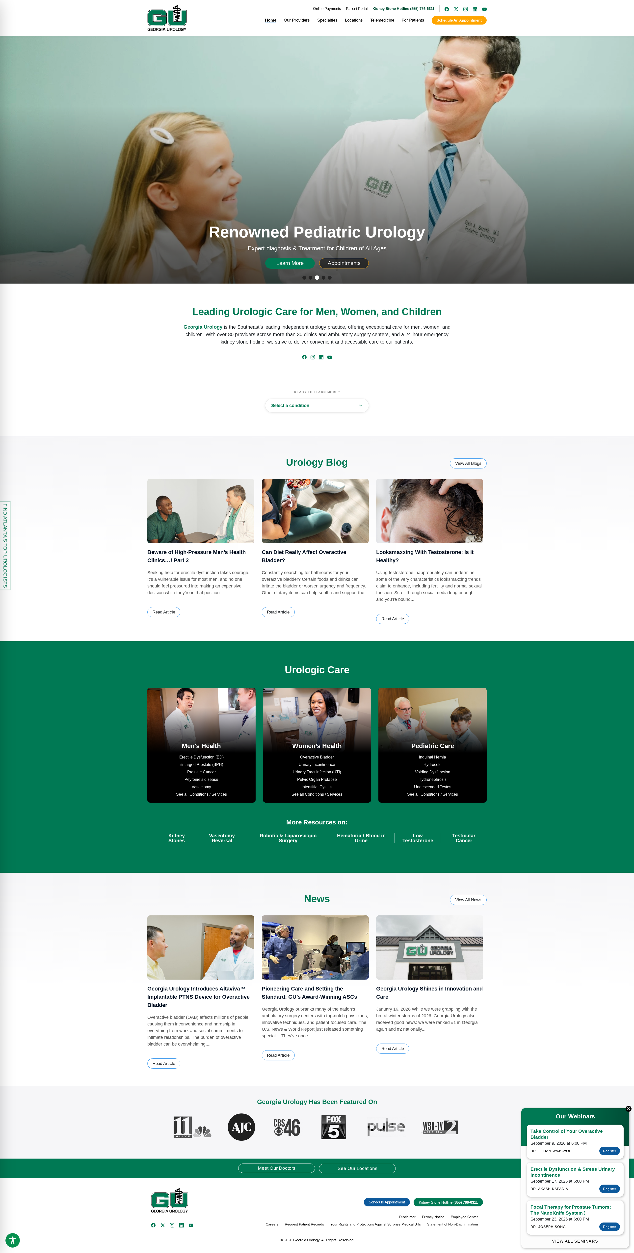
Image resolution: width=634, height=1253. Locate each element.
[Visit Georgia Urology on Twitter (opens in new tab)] (162, 1225)
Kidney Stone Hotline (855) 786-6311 (403, 8)
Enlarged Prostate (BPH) (201, 764)
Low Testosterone (417, 838)
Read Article (164, 612)
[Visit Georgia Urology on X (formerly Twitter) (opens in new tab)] (453, 8)
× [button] (628, 1109)
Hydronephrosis (433, 779)
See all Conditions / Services (201, 794)
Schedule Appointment (387, 1202)
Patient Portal (357, 8)
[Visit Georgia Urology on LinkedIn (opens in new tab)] (472, 8)
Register (609, 1151)
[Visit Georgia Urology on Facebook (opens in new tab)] (444, 8)
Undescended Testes (432, 787)
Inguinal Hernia (432, 757)
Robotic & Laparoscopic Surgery (288, 838)
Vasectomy (201, 787)
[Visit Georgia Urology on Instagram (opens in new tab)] (463, 8)
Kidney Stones (176, 838)
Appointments (352, 263)
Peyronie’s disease (201, 779)
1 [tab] (305, 278)
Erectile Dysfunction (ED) (201, 757)
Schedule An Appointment (459, 20)
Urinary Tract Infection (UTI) (317, 772)
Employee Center (464, 1217)
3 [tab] (317, 278)
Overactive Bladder (317, 757)
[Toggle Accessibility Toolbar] (12, 1240)
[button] (232, 1200)
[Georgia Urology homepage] (167, 18)
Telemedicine (382, 20)
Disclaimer (407, 1217)
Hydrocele (432, 764)
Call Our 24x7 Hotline (290, 263)
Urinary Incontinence (317, 764)
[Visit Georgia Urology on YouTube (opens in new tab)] (482, 8)
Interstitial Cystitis (317, 787)
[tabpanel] (317, 157)
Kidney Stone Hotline (448, 1202)
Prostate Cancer (201, 772)
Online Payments (327, 8)
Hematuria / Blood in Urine (361, 838)
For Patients (413, 20)
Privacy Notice (433, 1217)
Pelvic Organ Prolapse (317, 779)
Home (270, 20)
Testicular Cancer (464, 838)
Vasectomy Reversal (222, 838)
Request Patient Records (304, 1224)
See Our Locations (357, 1168)
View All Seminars (575, 1241)
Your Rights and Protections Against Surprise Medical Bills (375, 1224)
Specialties (327, 20)
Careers (272, 1224)
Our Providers (297, 20)
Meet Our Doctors (276, 1168)
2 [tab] (311, 278)
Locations (354, 20)
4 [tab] (323, 278)
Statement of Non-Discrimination (452, 1224)
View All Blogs (468, 463)
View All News (468, 900)
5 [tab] (330, 278)
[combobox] (317, 405)
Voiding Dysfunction (432, 772)
